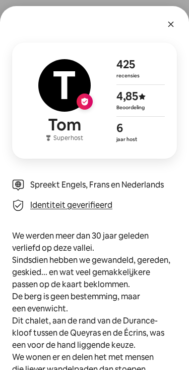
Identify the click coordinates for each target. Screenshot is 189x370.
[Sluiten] (171, 24)
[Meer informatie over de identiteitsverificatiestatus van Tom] (94, 100)
